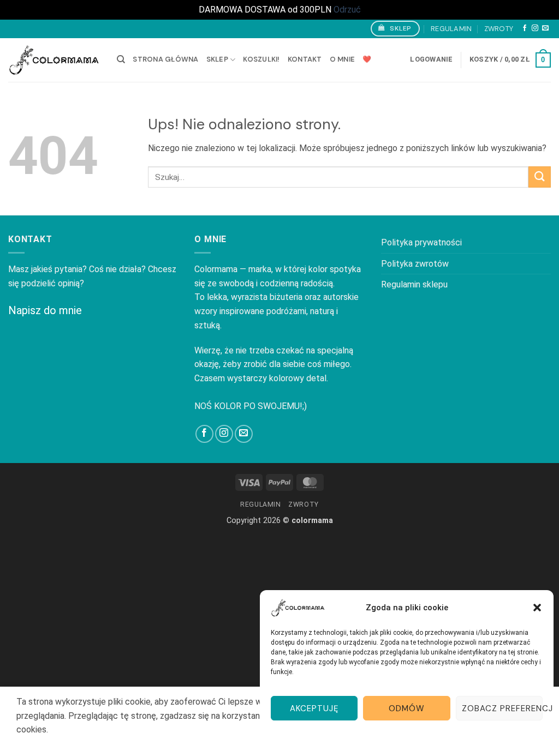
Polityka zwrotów (415, 264)
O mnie (342, 59)
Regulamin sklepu (414, 284)
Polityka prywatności (421, 242)
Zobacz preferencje (502, 708)
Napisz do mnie (45, 310)
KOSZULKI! (261, 59)
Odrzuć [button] (347, 9)
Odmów (407, 708)
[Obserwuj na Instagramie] (535, 28)
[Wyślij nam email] (545, 28)
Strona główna (165, 59)
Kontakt (305, 59)
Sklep (217, 59)
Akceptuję (314, 708)
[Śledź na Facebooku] (524, 28)
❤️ (366, 59)
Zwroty (499, 28)
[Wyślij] (539, 177)
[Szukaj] (121, 59)
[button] (537, 607)
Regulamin (451, 28)
